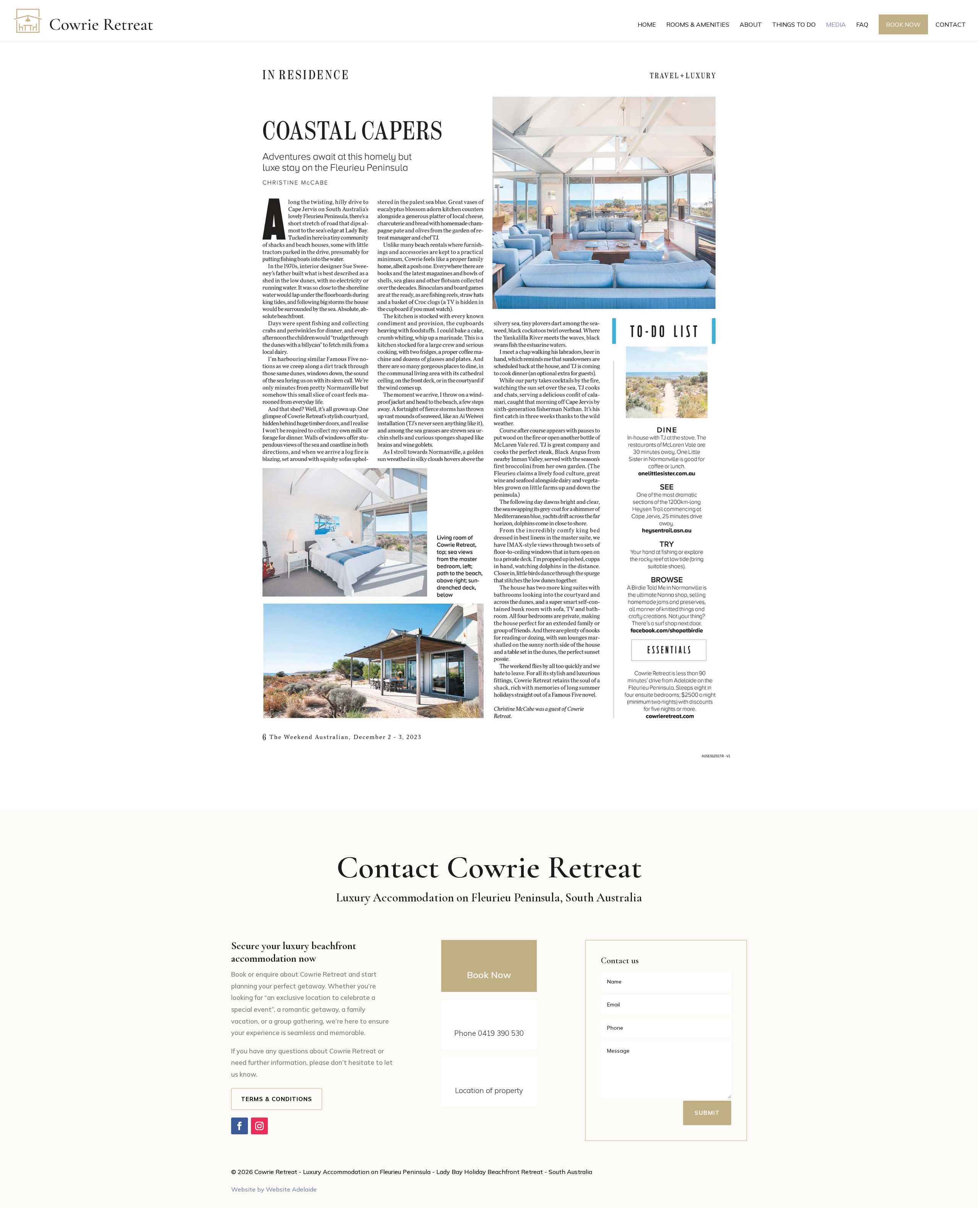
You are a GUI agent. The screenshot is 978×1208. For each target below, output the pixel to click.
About (751, 25)
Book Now (903, 24)
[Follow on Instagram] (259, 1126)
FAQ (862, 25)
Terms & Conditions (276, 1099)
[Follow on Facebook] (239, 1126)
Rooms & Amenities (697, 25)
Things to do (794, 25)
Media (836, 25)
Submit (707, 1112)
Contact (951, 25)
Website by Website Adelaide (274, 1189)
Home (647, 25)
